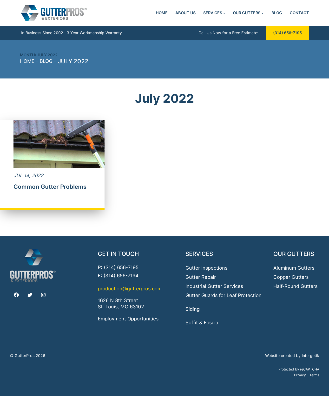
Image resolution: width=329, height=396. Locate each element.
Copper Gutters (291, 277)
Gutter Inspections (206, 268)
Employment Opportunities (128, 319)
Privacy (300, 375)
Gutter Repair (200, 277)
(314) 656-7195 (287, 33)
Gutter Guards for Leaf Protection (223, 295)
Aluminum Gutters (293, 268)
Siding (192, 309)
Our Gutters (293, 253)
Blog (46, 61)
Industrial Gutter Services (214, 286)
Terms (314, 375)
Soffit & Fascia (201, 322)
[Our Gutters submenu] (262, 13)
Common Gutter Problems (49, 186)
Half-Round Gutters (295, 286)
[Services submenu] (224, 13)
